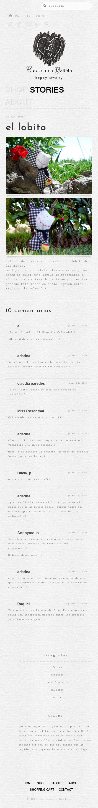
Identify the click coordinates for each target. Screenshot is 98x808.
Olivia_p (24, 473)
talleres (57, 689)
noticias (57, 674)
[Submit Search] (44, 6)
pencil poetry (57, 682)
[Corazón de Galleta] (49, 53)
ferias (57, 667)
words (57, 697)
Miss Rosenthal (30, 411)
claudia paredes (31, 383)
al (18, 326)
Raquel (23, 604)
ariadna (23, 356)
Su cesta (29, 16)
